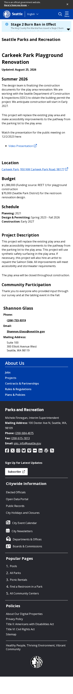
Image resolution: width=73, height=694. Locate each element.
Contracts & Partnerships (22, 383)
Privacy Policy (14, 619)
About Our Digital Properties (24, 614)
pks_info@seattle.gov (27, 443)
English (31, 14)
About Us (14, 363)
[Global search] (61, 14)
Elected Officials (16, 492)
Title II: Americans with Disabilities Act (30, 624)
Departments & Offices (27, 539)
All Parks (15, 573)
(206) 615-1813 (20, 438)
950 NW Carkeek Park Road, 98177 (42, 169)
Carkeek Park (10, 169)
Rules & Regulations (18, 389)
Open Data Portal (17, 499)
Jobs (8, 372)
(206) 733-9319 (16, 320)
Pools (13, 566)
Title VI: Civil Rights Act (20, 629)
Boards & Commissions (27, 546)
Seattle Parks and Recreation (31, 39)
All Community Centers (24, 593)
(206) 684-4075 (24, 433)
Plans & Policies (15, 395)
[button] (68, 4)
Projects (10, 378)
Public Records (15, 506)
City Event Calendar (24, 523)
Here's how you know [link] (15, 5)
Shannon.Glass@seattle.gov (26, 331)
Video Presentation (20, 146)
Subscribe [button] (15, 472)
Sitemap (11, 634)
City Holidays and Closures (23, 513)
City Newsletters (22, 531)
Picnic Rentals (18, 580)
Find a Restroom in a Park (26, 586)
